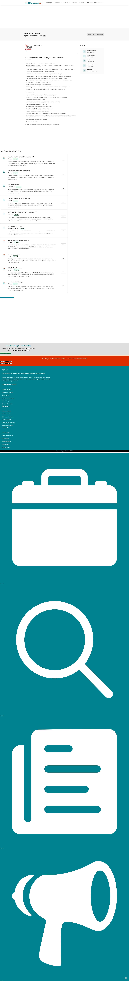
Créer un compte (99, 2)
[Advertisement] (64, 17)
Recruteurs (81, 2)
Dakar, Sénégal (90, 66)
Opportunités (58, 2)
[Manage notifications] (126, 978)
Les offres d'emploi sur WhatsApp (18, 346)
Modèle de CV (67, 2)
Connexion (90, 2)
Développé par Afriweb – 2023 (64, 451)
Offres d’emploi (48, 2)
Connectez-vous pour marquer (95, 34)
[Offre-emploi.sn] (33, 2)
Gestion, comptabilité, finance (32, 33)
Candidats (74, 2)
